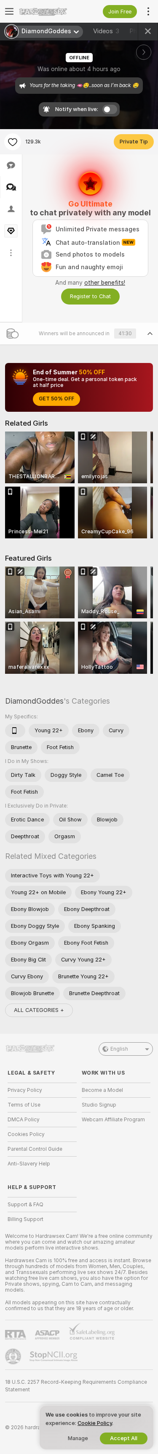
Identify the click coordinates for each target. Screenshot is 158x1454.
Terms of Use (24, 1105)
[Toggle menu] (9, 11)
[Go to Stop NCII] (54, 1356)
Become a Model (102, 1090)
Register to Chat (90, 296)
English (119, 1049)
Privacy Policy (25, 1090)
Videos (106, 31)
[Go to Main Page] (49, 11)
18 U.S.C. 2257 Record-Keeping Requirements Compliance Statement (76, 1386)
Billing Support (25, 1219)
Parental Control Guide (35, 1149)
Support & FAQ (25, 1205)
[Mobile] (15, 730)
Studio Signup (99, 1105)
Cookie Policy (95, 1423)
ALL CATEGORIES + (39, 1010)
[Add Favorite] (12, 141)
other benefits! (104, 282)
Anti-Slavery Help (29, 1164)
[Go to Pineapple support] (14, 1356)
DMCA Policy (24, 1120)
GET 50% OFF (56, 399)
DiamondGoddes (34, 701)
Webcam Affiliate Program (113, 1120)
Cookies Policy (26, 1134)
